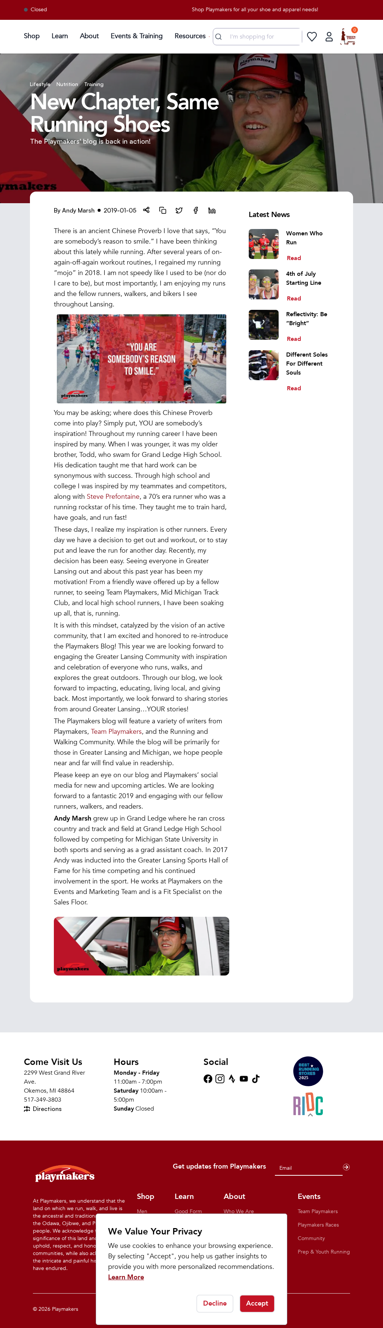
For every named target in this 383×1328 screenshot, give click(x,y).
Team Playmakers (116, 731)
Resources (190, 36)
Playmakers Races (318, 1224)
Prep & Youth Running (324, 1251)
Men (142, 1211)
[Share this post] (146, 210)
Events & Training (137, 36)
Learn (60, 36)
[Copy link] (162, 210)
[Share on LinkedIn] (212, 210)
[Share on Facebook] (195, 210)
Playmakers (65, 1309)
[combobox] (257, 36)
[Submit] (219, 36)
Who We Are (239, 1211)
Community (311, 1238)
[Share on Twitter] (179, 210)
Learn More (126, 1277)
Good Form (188, 1211)
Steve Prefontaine (113, 496)
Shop (32, 36)
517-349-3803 (42, 1100)
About (89, 36)
